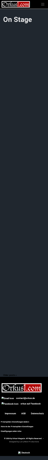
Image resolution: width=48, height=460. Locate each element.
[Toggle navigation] (42, 4)
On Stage (7, 124)
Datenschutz (37, 413)
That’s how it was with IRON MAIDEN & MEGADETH (22, 364)
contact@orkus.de (25, 398)
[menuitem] (24, 453)
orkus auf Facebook (31, 403)
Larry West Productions (29, 442)
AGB (23, 413)
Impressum (10, 413)
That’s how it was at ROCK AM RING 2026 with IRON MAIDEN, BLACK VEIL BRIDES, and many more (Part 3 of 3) (23, 102)
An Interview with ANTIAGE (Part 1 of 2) (22, 291)
